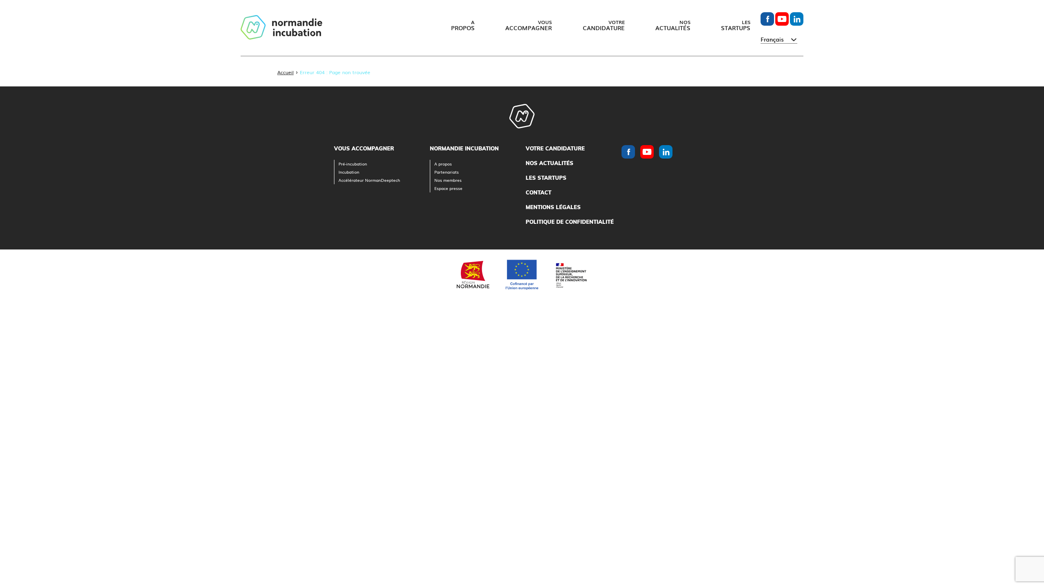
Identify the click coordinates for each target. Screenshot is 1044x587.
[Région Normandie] (473, 274)
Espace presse (448, 188)
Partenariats (446, 172)
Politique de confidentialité (570, 221)
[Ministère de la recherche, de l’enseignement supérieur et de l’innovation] (571, 274)
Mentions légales (553, 207)
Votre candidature (555, 148)
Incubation (348, 172)
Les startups (546, 177)
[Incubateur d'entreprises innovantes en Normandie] (281, 28)
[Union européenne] (522, 274)
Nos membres (448, 180)
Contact (538, 192)
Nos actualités (549, 163)
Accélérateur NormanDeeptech (369, 180)
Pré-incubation (352, 164)
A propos (443, 164)
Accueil (285, 72)
